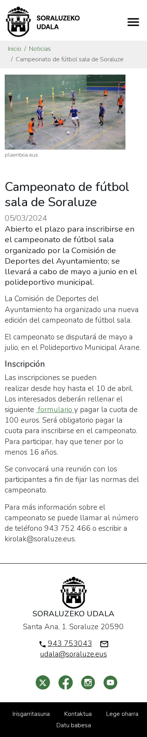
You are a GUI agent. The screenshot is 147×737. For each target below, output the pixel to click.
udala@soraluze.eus (73, 654)
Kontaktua (78, 714)
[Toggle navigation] (133, 21)
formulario (55, 410)
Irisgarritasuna (31, 714)
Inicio (14, 49)
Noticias (40, 49)
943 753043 (70, 644)
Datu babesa (73, 725)
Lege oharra (122, 714)
